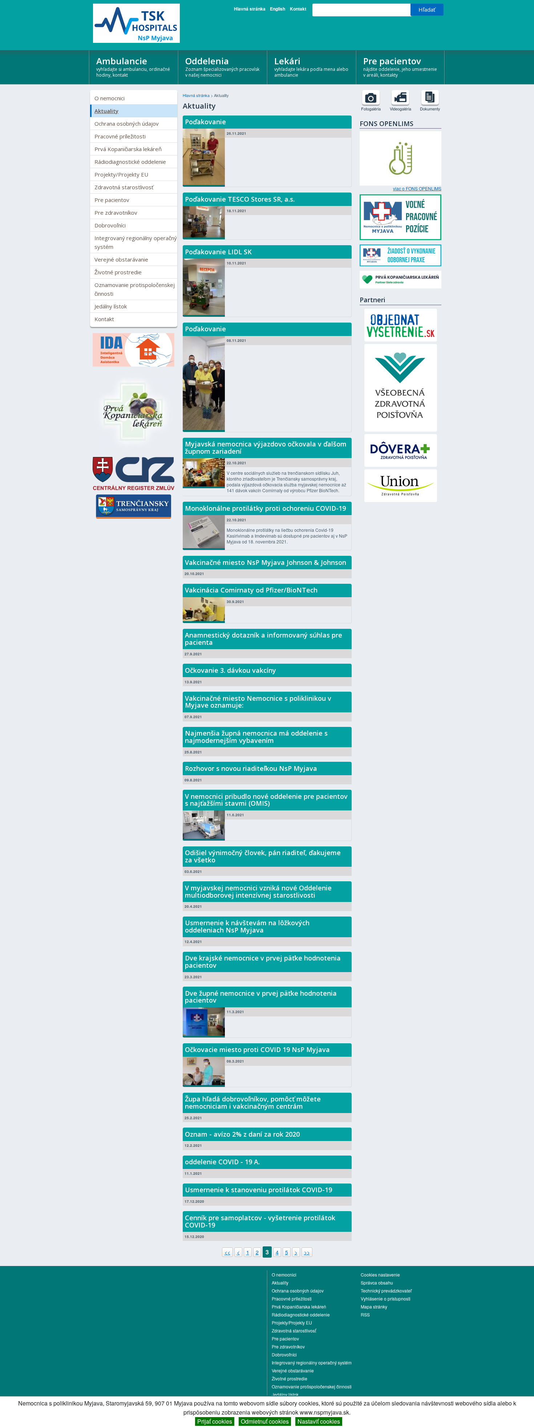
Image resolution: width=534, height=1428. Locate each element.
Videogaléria (400, 109)
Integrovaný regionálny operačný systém (135, 242)
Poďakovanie (205, 121)
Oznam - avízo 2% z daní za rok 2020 (242, 1134)
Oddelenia (222, 66)
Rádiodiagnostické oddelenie (130, 161)
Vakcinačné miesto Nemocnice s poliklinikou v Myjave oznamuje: (258, 702)
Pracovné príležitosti (120, 136)
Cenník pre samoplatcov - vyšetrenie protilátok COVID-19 (260, 1221)
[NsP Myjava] (133, 23)
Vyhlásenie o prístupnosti (385, 1298)
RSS (365, 1314)
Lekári (311, 66)
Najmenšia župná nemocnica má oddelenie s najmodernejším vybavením (256, 737)
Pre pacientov (400, 66)
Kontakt (298, 8)
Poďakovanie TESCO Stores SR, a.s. (240, 199)
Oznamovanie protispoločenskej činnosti (134, 289)
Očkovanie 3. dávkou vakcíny (230, 670)
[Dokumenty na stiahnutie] (430, 97)
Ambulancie (133, 66)
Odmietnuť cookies (265, 1421)
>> (307, 1252)
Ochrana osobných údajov (126, 123)
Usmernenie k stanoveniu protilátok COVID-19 (258, 1189)
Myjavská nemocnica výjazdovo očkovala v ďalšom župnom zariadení (266, 448)
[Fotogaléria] (371, 97)
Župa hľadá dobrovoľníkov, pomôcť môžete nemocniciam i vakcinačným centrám (253, 1103)
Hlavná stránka (250, 8)
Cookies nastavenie (380, 1274)
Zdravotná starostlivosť (123, 187)
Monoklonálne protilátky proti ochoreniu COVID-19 (265, 508)
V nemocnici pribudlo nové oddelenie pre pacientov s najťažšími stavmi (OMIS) (266, 800)
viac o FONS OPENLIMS (417, 188)
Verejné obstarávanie (121, 259)
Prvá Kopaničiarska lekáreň (128, 149)
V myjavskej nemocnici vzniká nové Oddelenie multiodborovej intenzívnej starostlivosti (258, 891)
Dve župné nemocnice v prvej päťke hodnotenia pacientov (261, 997)
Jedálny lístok (110, 306)
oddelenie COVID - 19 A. (222, 1161)
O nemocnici (109, 98)
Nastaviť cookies (319, 1421)
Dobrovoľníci (110, 225)
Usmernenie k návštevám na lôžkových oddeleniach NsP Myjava (247, 926)
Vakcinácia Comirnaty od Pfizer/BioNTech (251, 590)
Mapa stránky (374, 1306)
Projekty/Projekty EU (121, 174)
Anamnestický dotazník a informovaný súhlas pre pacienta (263, 639)
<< (227, 1252)
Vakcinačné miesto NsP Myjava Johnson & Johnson (265, 562)
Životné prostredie (118, 272)
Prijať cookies (214, 1421)
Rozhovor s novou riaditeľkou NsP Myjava (251, 768)
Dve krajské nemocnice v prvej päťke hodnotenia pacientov (263, 962)
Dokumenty (430, 109)
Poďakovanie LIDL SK (218, 251)
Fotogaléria (371, 109)
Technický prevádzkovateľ (386, 1290)
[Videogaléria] (400, 97)
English (277, 8)
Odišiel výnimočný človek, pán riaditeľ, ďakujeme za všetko (263, 856)
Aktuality (106, 110)
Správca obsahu (377, 1282)
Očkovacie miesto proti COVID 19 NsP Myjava (257, 1049)
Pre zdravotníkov (115, 212)
